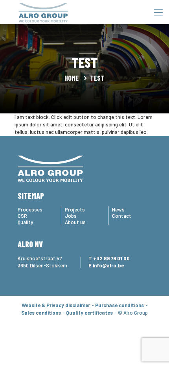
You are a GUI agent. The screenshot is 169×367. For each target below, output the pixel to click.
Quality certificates (89, 313)
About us (75, 222)
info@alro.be (108, 265)
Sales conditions (41, 313)
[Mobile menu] (158, 12)
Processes (30, 209)
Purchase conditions (119, 305)
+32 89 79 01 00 (111, 258)
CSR (22, 216)
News (118, 209)
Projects (75, 209)
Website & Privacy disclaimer (56, 305)
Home (71, 78)
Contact (121, 216)
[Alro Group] (43, 12)
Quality (25, 222)
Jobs (71, 216)
